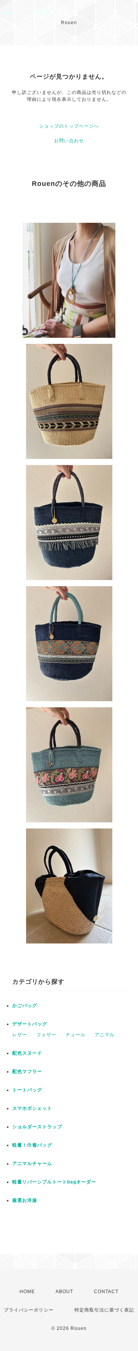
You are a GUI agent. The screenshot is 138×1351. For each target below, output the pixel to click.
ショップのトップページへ (69, 126)
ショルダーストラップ (37, 1126)
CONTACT (106, 1291)
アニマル (105, 1034)
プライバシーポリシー (29, 1310)
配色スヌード (27, 1053)
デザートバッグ (29, 1024)
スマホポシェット (32, 1108)
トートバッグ (27, 1090)
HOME (27, 1291)
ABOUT (64, 1291)
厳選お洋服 (24, 1200)
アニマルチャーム (32, 1163)
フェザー (46, 1034)
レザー (19, 1034)
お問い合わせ (69, 140)
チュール (75, 1034)
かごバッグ (24, 1005)
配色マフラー (27, 1071)
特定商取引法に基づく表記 (104, 1310)
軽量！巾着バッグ (32, 1145)
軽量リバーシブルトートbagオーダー (54, 1182)
